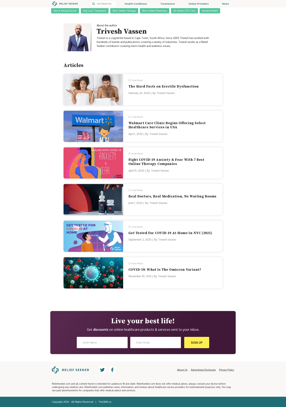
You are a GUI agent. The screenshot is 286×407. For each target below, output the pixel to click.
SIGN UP (197, 342)
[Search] (103, 3)
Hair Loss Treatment (94, 10)
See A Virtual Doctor (65, 10)
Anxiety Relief (210, 10)
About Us (182, 369)
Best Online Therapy (124, 10)
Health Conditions (136, 3)
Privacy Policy (226, 369)
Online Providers (199, 3)
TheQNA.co (104, 401)
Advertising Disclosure (203, 369)
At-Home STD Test (184, 10)
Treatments (167, 3)
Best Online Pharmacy (154, 10)
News (225, 3)
